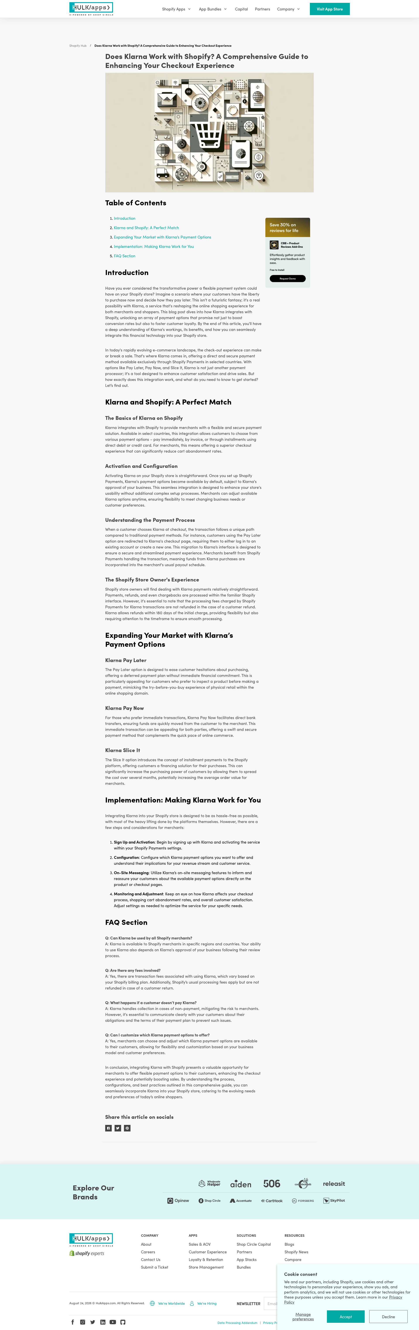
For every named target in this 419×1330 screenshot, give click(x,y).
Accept (346, 1316)
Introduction (124, 218)
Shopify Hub (78, 45)
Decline (388, 1316)
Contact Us (150, 1259)
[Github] (123, 1322)
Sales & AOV (200, 1244)
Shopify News (296, 1251)
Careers (148, 1251)
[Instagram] (82, 1322)
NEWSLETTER (248, 1303)
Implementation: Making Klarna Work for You (154, 246)
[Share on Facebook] (108, 1128)
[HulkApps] (91, 9)
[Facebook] (72, 1322)
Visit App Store (330, 9)
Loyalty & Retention (206, 1259)
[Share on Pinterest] (127, 1128)
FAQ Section (124, 255)
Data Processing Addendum (237, 1322)
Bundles (244, 1267)
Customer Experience (208, 1251)
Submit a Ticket (154, 1267)
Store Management (206, 1267)
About (146, 1244)
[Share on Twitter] (118, 1128)
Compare (293, 1259)
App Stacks (247, 1259)
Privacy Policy (272, 1322)
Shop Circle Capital (254, 1244)
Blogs (289, 1244)
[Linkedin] (103, 1322)
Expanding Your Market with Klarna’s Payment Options (162, 237)
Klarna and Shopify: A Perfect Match (146, 227)
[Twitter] (92, 1322)
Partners (244, 1251)
